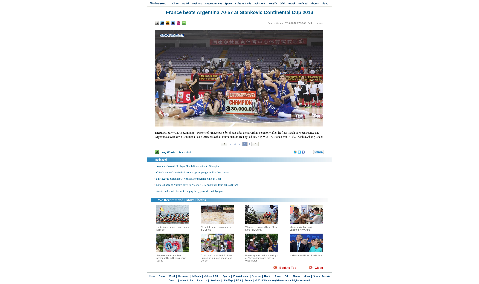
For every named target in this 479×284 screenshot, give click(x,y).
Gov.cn (172, 280)
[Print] (168, 23)
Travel (278, 276)
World (172, 276)
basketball (185, 152)
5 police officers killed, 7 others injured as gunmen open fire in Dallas (216, 258)
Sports (226, 276)
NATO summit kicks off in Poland (306, 255)
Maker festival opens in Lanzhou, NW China (301, 228)
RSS (238, 280)
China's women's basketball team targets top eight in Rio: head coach (192, 172)
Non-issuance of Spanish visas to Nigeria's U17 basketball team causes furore (197, 185)
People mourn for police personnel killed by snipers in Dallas (171, 258)
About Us (202, 280)
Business (183, 276)
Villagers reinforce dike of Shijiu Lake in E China (261, 228)
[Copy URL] (173, 23)
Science (256, 276)
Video (307, 276)
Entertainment (240, 276)
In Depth (196, 276)
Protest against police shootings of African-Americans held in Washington (261, 258)
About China (186, 280)
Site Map (228, 280)
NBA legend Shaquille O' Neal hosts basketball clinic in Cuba (188, 178)
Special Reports (321, 276)
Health (267, 276)
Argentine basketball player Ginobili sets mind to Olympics (187, 166)
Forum (248, 280)
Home (152, 276)
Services (215, 280)
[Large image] (178, 23)
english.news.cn (280, 280)
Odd (287, 276)
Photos (296, 276)
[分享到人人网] (310, 152)
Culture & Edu (211, 276)
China (162, 276)
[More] (184, 23)
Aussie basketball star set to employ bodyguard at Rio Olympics (189, 191)
